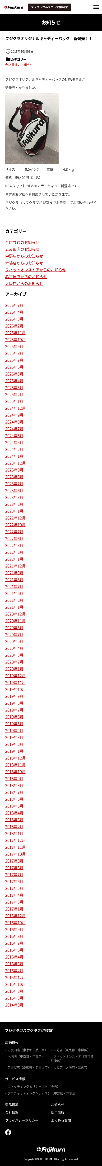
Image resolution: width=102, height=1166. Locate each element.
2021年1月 (14, 607)
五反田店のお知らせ (22, 249)
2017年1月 (14, 909)
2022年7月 (14, 531)
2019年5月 (14, 723)
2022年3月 (14, 545)
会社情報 (12, 1112)
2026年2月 (14, 326)
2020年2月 (14, 662)
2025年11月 (15, 332)
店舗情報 (12, 1042)
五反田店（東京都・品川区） (28, 1050)
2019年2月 (14, 744)
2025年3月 (14, 387)
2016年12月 (15, 915)
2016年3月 (14, 963)
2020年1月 (14, 668)
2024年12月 (15, 408)
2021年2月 (14, 600)
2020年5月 (14, 641)
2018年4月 (14, 812)
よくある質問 (61, 1120)
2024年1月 (14, 456)
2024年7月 (14, 428)
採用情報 (57, 1112)
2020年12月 (15, 614)
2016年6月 (14, 950)
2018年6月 (14, 799)
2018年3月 (14, 819)
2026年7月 (14, 305)
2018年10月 (15, 771)
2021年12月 (15, 566)
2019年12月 (15, 675)
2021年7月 (14, 586)
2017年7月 (14, 874)
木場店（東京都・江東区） (26, 1056)
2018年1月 (14, 833)
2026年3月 (14, 319)
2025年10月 (15, 339)
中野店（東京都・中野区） (71, 1050)
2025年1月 (14, 401)
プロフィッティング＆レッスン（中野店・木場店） (43, 1093)
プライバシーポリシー (21, 1120)
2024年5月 (14, 442)
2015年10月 (15, 984)
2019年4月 (14, 730)
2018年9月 (14, 778)
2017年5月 (14, 888)
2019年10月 (15, 689)
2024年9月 (14, 415)
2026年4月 (14, 312)
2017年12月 (15, 840)
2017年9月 (14, 861)
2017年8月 (14, 867)
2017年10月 (15, 854)
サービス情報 (15, 1079)
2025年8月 (14, 353)
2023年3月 (14, 497)
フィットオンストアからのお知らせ (35, 269)
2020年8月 (14, 627)
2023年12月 (15, 463)
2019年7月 (14, 710)
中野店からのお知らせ (24, 256)
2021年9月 (14, 572)
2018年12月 (15, 758)
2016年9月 (14, 929)
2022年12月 (15, 518)
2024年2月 (14, 449)
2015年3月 (14, 998)
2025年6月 (14, 367)
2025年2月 (14, 394)
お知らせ (57, 1104)
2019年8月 (14, 703)
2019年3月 (14, 737)
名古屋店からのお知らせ (26, 276)
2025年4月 (14, 380)
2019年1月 (14, 751)
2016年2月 (14, 970)
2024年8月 (14, 422)
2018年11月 (15, 764)
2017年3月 (14, 902)
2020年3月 (14, 655)
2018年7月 (14, 792)
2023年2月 (14, 504)
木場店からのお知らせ (24, 263)
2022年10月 (15, 524)
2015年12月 (15, 977)
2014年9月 (14, 1005)
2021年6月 (14, 593)
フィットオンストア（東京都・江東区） (74, 1058)
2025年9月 (14, 346)
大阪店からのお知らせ (24, 283)
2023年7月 (14, 483)
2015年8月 (14, 991)
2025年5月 (14, 374)
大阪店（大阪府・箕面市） (71, 1067)
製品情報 (12, 1104)
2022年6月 (14, 538)
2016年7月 (14, 943)
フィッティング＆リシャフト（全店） (34, 1086)
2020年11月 (15, 620)
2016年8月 (14, 936)
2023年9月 (14, 470)
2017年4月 (14, 895)
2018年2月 (14, 826)
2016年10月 (15, 922)
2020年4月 (14, 648)
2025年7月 (14, 360)
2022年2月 (14, 552)
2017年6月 (14, 881)
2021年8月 (14, 579)
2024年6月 (14, 435)
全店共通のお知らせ (19, 64)
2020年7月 (14, 634)
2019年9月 (14, 696)
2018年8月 (14, 785)
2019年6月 (14, 716)
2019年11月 (15, 682)
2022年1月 (14, 559)
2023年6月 (14, 490)
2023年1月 (14, 511)
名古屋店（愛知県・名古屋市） (29, 1067)
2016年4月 (14, 957)
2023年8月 (14, 476)
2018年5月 (14, 806)
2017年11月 (15, 847)
